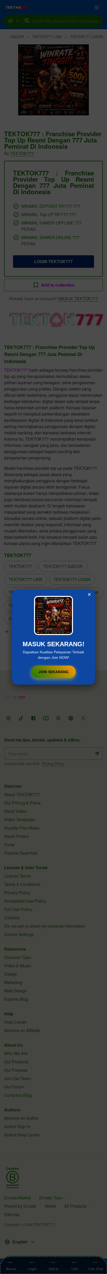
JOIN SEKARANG (53, 672)
